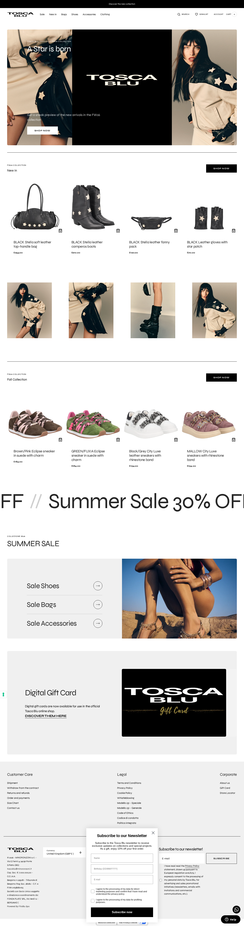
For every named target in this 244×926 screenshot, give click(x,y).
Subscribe (221, 858)
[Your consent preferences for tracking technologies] (3, 694)
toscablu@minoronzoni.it (19, 869)
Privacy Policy (192, 866)
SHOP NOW (42, 130)
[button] (183, 14)
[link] (35, 219)
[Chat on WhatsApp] (236, 909)
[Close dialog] (153, 833)
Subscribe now (122, 912)
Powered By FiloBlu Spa (18, 906)
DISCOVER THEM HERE (46, 716)
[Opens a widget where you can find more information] (230, 919)
